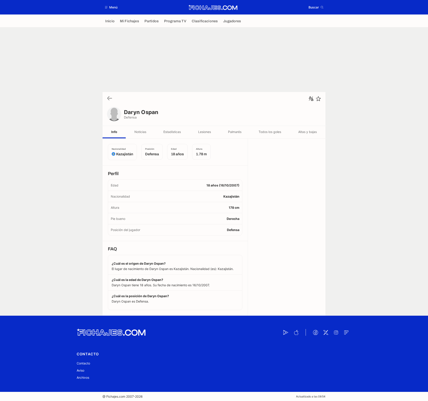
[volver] (109, 99)
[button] (111, 7)
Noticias (140, 132)
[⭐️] (318, 98)
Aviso (80, 370)
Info (114, 132)
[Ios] (296, 332)
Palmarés (234, 132)
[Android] (285, 332)
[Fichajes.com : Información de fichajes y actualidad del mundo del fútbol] (213, 7)
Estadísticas (172, 132)
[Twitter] (325, 332)
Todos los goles (270, 132)
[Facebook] (315, 332)
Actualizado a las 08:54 (310, 396)
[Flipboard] (346, 332)
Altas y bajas (307, 132)
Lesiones (204, 132)
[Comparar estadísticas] (311, 98)
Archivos (83, 377)
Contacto (83, 363)
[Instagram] (336, 332)
